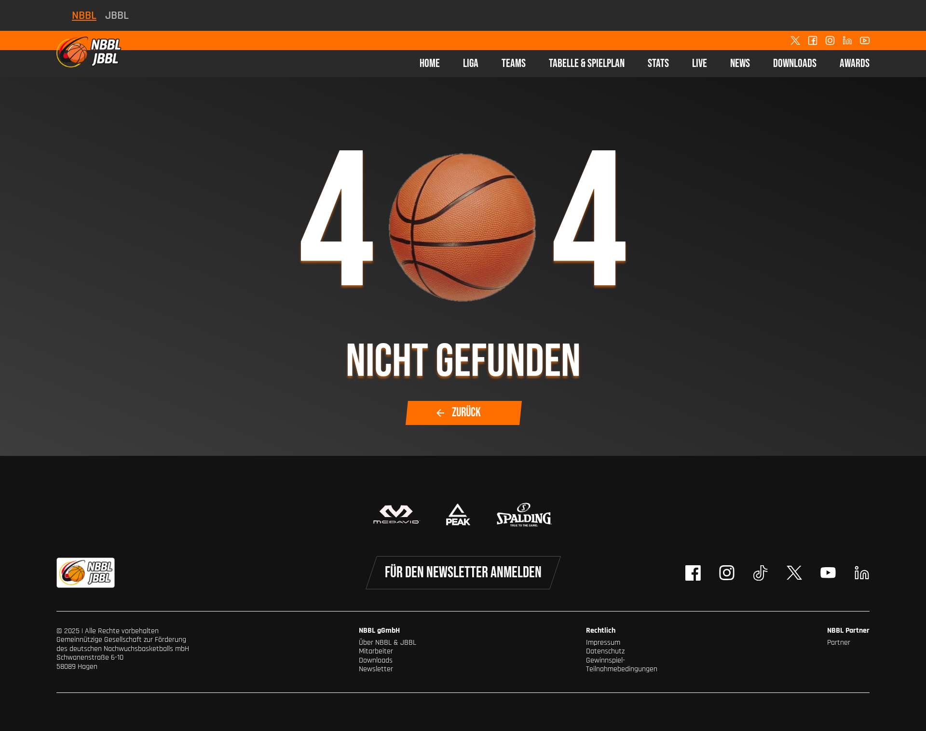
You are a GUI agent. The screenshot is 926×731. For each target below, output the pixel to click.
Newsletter (376, 669)
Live (699, 63)
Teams (514, 63)
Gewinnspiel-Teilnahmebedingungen (621, 664)
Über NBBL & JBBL (387, 643)
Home (430, 63)
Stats (658, 63)
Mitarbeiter (376, 651)
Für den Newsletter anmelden (463, 572)
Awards (855, 63)
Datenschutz (605, 651)
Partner (838, 643)
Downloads (795, 63)
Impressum (603, 643)
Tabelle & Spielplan (587, 63)
